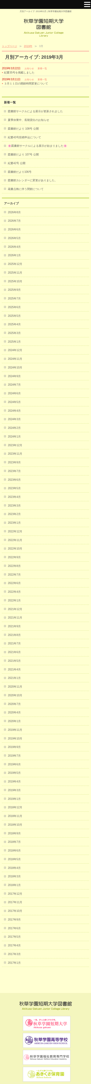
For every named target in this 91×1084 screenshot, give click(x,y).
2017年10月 (15, 910)
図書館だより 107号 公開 (23, 154)
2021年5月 (14, 660)
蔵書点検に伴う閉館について (26, 189)
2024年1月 (14, 436)
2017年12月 (15, 893)
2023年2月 (14, 514)
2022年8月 (14, 566)
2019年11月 (15, 729)
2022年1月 (14, 600)
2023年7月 (14, 471)
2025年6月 (14, 307)
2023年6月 (14, 479)
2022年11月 (15, 540)
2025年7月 (14, 298)
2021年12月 (15, 609)
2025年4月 (14, 324)
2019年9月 (14, 747)
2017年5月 (14, 936)
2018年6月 (14, 850)
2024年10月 (15, 367)
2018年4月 (14, 867)
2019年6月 (14, 764)
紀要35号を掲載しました (19, 72)
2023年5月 (14, 488)
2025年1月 (14, 341)
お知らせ (29, 68)
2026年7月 (14, 220)
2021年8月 (14, 635)
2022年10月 (15, 548)
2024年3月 (14, 419)
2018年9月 (14, 833)
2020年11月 (15, 686)
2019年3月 (14, 790)
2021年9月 (14, 626)
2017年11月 (15, 902)
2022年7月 (14, 574)
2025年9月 (14, 289)
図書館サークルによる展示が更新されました (35, 111)
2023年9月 (14, 462)
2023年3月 (14, 505)
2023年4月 (14, 496)
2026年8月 (14, 212)
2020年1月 (14, 721)
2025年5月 (14, 315)
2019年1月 (14, 798)
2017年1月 (14, 962)
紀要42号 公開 (16, 163)
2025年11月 (15, 272)
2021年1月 (14, 678)
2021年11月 (15, 617)
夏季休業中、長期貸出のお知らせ (28, 120)
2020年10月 (15, 695)
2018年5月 (14, 859)
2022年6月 (14, 583)
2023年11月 (15, 453)
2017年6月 (14, 928)
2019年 (28, 46)
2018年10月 (15, 824)
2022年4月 (14, 591)
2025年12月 (15, 264)
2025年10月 (15, 281)
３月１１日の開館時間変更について (26, 83)
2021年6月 (14, 652)
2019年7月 (14, 755)
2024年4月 (14, 410)
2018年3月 (14, 876)
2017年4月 (14, 945)
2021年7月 (14, 643)
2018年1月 (14, 885)
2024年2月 (14, 427)
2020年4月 (14, 712)
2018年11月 (15, 816)
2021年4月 (14, 669)
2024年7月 (14, 384)
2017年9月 (14, 919)
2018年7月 (14, 841)
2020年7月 (14, 704)
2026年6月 (14, 229)
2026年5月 (14, 238)
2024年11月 (15, 358)
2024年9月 (14, 376)
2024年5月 (14, 402)
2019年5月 (14, 772)
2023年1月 (14, 522)
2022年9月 (14, 557)
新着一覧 (42, 68)
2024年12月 (15, 350)
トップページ (9, 46)
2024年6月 (14, 393)
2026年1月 (14, 255)
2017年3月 (14, 954)
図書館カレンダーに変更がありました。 (32, 180)
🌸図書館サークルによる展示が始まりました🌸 (37, 145)
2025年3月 (14, 333)
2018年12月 (15, 807)
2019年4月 (14, 781)
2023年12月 (15, 445)
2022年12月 (15, 531)
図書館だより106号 (20, 171)
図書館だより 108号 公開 (23, 128)
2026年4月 (14, 246)
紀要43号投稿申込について (24, 137)
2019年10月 (15, 738)
